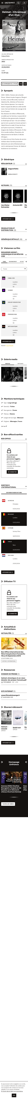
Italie (10, 541)
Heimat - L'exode (4, 728)
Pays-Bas (11, 555)
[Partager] (21, 84)
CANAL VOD (11, 278)
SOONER (10, 290)
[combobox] (14, 269)
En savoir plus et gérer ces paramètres (12, 1091)
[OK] (14, 1095)
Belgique (11, 514)
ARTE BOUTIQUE (12, 326)
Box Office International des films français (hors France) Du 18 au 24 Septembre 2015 (13, 654)
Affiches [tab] (20, 363)
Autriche (11, 500)
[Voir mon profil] (24, 3)
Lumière (15, 517)
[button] (21, 369)
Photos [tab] (7, 363)
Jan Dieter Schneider (5, 206)
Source (3, 345)
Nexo (14, 545)
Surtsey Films (16, 531)
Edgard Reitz (6, 56)
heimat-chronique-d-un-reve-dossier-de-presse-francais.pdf (13, 679)
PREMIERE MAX (12, 314)
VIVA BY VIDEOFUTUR (14, 302)
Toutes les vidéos (8, 804)
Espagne (10, 528)
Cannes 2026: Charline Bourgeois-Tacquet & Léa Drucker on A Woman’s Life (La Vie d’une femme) (11, 789)
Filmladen (15, 504)
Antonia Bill (17, 205)
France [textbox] (5, 269)
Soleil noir (17, 728)
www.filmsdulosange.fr (10, 695)
